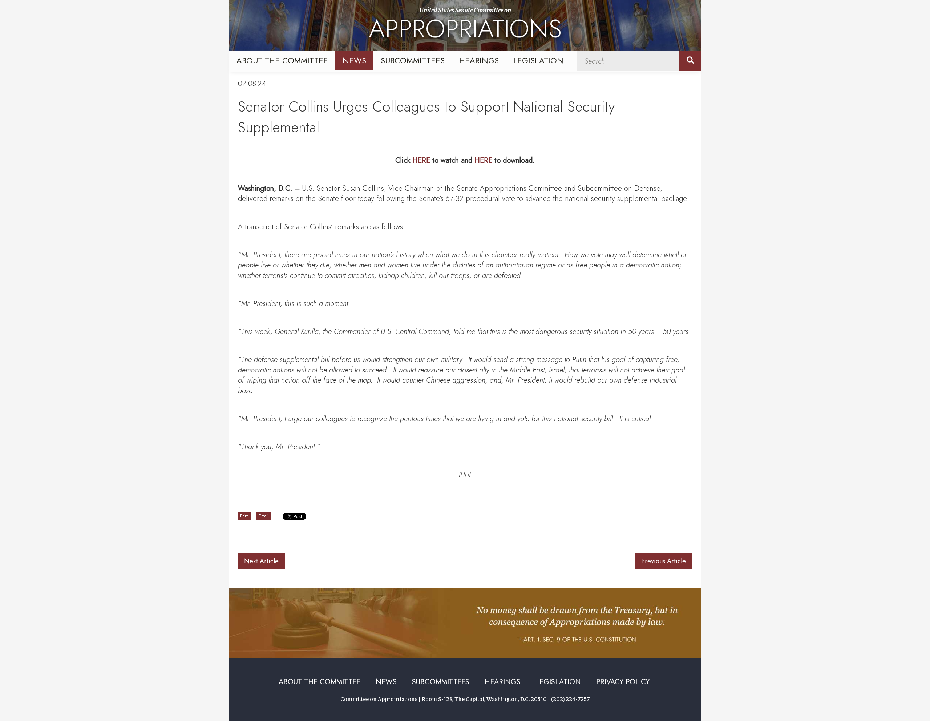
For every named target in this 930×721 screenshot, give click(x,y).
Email (264, 516)
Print (244, 516)
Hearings (479, 60)
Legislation (538, 60)
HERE (421, 160)
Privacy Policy (623, 682)
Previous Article (663, 561)
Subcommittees (413, 60)
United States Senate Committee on (465, 26)
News (354, 60)
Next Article (261, 561)
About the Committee (282, 60)
